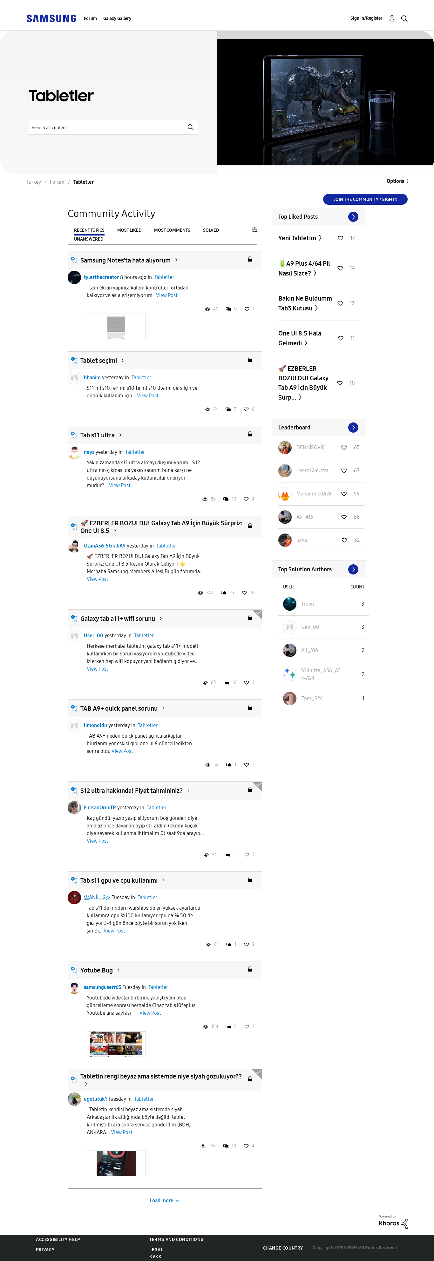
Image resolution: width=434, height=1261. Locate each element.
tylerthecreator (101, 277)
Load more (161, 1201)
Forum (90, 18)
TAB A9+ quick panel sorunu (119, 708)
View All (319, 216)
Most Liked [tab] (129, 230)
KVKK (155, 1256)
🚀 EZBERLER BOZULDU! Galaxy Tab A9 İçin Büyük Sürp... (303, 383)
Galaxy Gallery (117, 18)
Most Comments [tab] (172, 230)
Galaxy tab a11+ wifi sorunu (117, 618)
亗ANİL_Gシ (97, 897)
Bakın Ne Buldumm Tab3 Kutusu (305, 303)
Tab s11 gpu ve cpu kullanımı (119, 880)
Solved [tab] (211, 230)
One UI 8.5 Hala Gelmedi (299, 338)
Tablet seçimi (98, 360)
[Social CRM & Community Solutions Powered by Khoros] (393, 1221)
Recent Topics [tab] (89, 230)
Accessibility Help (58, 1239)
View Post (167, 295)
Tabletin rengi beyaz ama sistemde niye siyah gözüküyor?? (161, 1076)
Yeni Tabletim (297, 238)
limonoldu (95, 725)
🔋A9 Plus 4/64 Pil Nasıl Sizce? (304, 268)
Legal (156, 1249)
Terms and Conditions (176, 1239)
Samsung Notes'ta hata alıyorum (125, 260)
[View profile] (74, 277)
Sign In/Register (366, 18)
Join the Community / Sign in (365, 199)
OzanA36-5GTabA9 (104, 546)
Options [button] (395, 181)
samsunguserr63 (102, 987)
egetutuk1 (95, 1099)
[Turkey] (51, 18)
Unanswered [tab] (88, 239)
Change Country (283, 1248)
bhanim (92, 378)
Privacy (45, 1249)
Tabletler (164, 277)
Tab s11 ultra (97, 435)
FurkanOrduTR (100, 808)
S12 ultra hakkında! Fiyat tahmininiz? (131, 790)
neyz (89, 452)
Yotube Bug (96, 970)
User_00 (93, 636)
